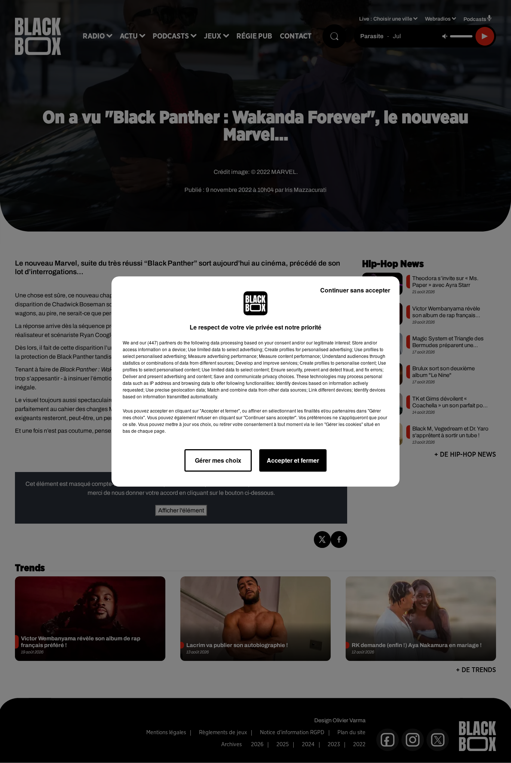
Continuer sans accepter (355, 290)
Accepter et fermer (293, 460)
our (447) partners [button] (158, 342)
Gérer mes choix (218, 460)
